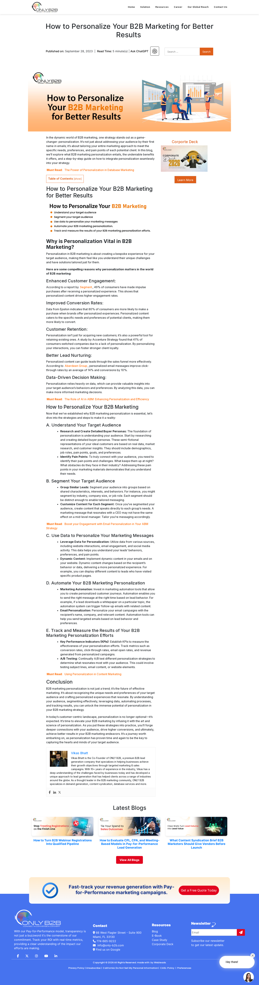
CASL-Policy (167, 968)
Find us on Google (107, 949)
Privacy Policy (76, 968)
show (78, 178)
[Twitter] (59, 792)
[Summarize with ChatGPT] (154, 51)
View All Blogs (129, 860)
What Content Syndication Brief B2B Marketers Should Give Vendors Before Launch (196, 844)
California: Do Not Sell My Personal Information (130, 968)
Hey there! (232, 962)
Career (178, 7)
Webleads (160, 962)
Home (131, 7)
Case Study (159, 940)
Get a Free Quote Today (199, 890)
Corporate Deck (162, 944)
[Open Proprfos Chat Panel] (248, 977)
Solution (145, 7)
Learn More (185, 180)
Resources (162, 7)
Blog (155, 931)
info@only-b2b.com (110, 945)
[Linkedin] (54, 792)
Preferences (184, 968)
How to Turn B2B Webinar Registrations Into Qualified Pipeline (62, 842)
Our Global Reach (198, 7)
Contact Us (220, 7)
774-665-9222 (106, 941)
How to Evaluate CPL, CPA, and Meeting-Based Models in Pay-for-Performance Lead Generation (129, 844)
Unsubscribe (93, 968)
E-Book (157, 935)
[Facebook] (49, 792)
